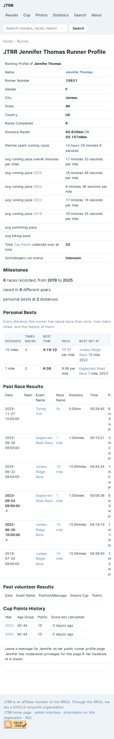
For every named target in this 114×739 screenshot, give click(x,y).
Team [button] (28, 395)
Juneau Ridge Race (41, 472)
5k (58, 409)
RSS (28, 718)
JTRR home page (18, 712)
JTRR (8, 5)
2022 (37, 200)
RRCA (65, 702)
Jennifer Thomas (79, 72)
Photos (41, 15)
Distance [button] (76, 395)
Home (8, 41)
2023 (37, 187)
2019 (37, 214)
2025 (37, 173)
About (96, 15)
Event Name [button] (40, 397)
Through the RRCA (87, 702)
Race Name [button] (60, 397)
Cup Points (22, 245)
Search (80, 15)
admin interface (47, 712)
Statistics (61, 15)
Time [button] (94, 395)
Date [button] (8, 395)
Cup (26, 15)
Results (12, 15)
